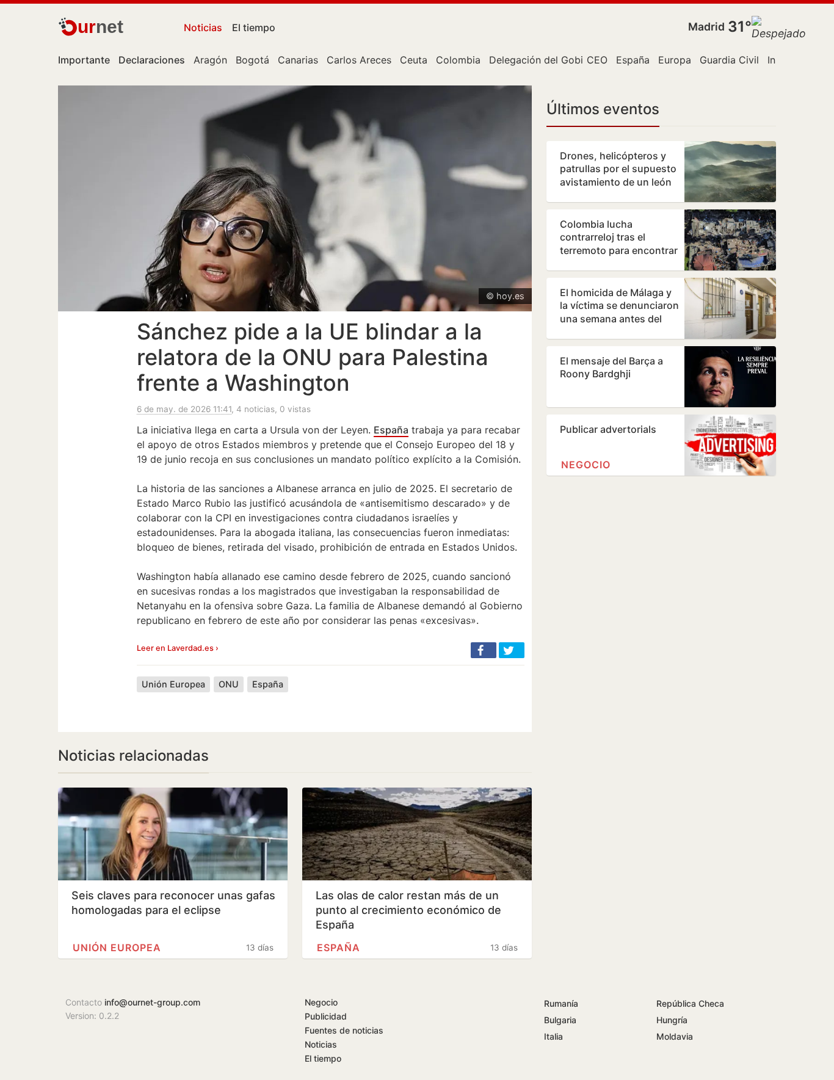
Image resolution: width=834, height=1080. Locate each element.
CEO (597, 60)
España (633, 60)
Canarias (298, 60)
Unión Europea (173, 684)
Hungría (671, 1020)
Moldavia (674, 1036)
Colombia (458, 60)
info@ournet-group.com (152, 1002)
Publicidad (326, 1016)
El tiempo (253, 27)
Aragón (210, 60)
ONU (229, 684)
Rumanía (561, 1003)
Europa (674, 60)
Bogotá (252, 60)
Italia (553, 1036)
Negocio (586, 464)
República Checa (690, 1003)
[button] (483, 650)
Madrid (706, 26)
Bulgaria (560, 1020)
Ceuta (413, 60)
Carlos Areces (359, 60)
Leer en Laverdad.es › (178, 648)
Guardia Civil (729, 60)
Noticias (203, 27)
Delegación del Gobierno (546, 60)
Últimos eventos (602, 109)
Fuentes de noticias (344, 1030)
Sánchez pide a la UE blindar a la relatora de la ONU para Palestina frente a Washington (312, 357)
